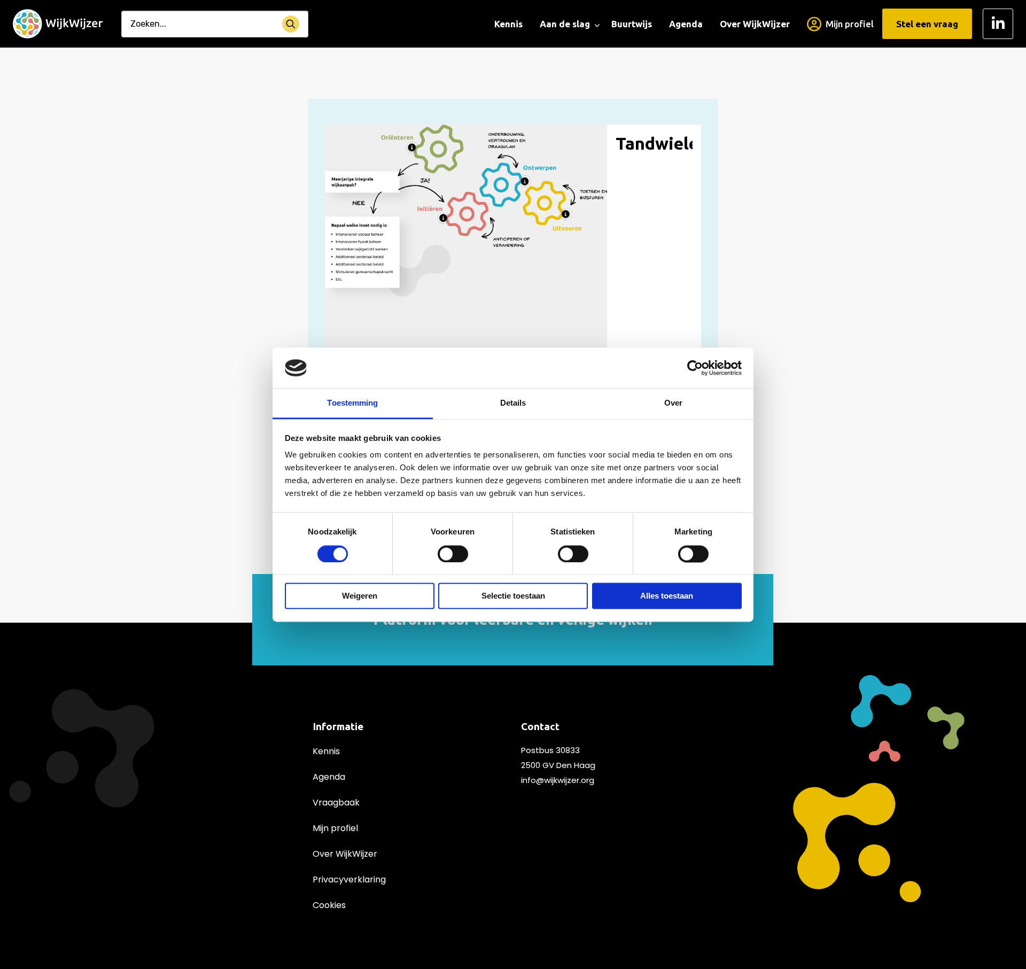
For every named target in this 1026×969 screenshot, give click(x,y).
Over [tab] (673, 403)
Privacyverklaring (349, 879)
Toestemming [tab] (352, 403)
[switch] (453, 553)
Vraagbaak (336, 802)
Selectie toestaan (513, 596)
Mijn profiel (850, 24)
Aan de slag (565, 24)
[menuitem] (508, 24)
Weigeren (359, 596)
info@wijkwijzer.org (557, 780)
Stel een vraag (927, 24)
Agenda (686, 24)
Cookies (329, 905)
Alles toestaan (666, 596)
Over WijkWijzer (755, 24)
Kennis (508, 24)
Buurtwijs (631, 24)
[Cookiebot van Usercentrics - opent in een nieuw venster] (695, 368)
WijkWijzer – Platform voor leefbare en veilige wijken (58, 24)
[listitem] (438, 148)
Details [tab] (513, 403)
